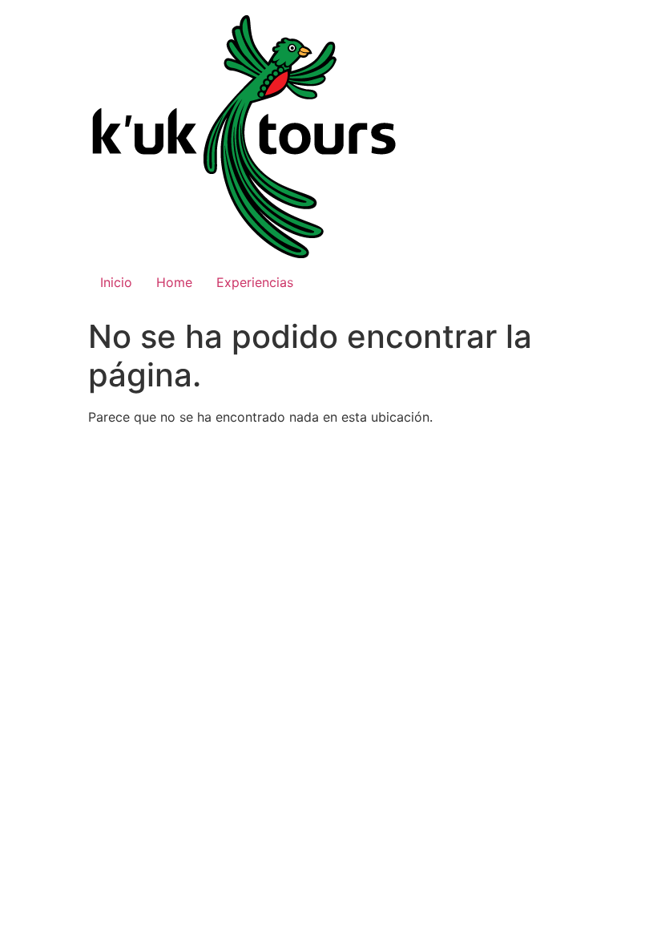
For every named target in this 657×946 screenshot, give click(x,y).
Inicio (116, 282)
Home (174, 282)
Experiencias (254, 282)
